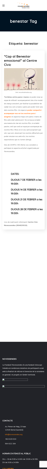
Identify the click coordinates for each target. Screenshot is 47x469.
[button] (44, 5)
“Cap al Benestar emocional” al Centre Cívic (20, 60)
